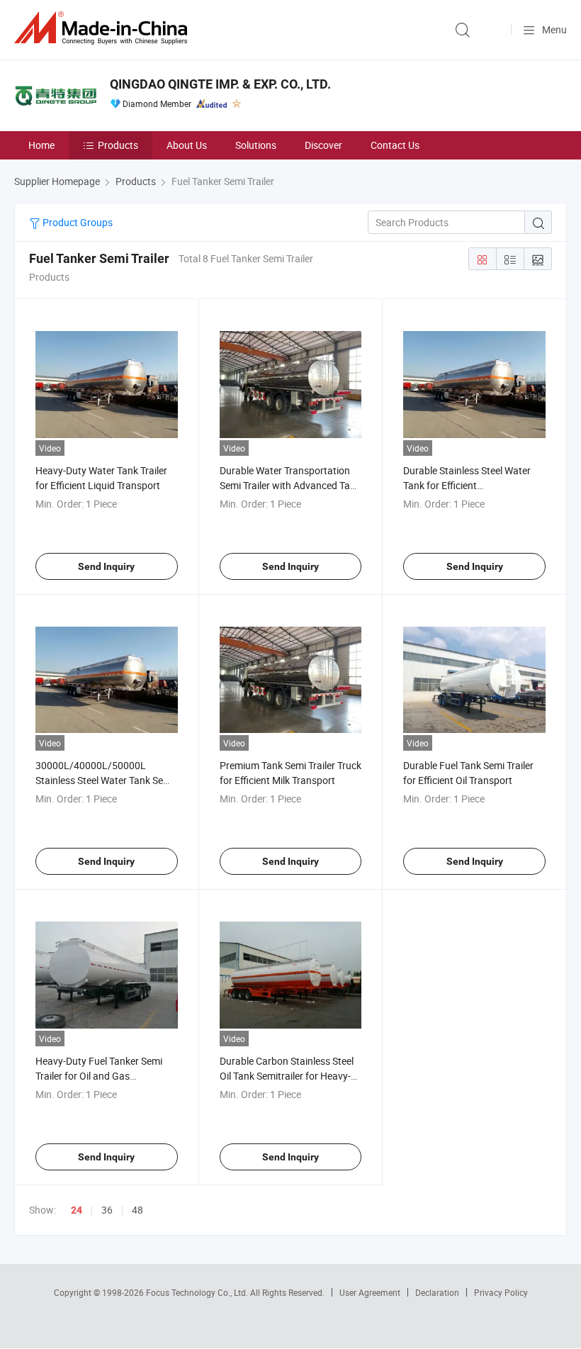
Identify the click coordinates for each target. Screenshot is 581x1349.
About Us (187, 145)
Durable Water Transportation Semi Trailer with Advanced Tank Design (290, 485)
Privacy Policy (501, 1292)
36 (107, 1209)
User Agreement (369, 1292)
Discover (323, 145)
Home (41, 145)
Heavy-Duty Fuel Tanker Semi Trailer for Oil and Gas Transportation (98, 1075)
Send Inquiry (106, 566)
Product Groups (76, 222)
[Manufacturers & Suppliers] (103, 28)
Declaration (437, 1292)
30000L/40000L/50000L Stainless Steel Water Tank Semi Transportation (104, 780)
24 (76, 1210)
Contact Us (395, 145)
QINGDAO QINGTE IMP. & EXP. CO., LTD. (220, 84)
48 (137, 1209)
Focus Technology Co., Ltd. (198, 1292)
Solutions (255, 145)
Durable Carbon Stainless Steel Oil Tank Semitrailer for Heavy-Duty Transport (287, 1075)
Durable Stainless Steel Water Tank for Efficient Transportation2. (467, 485)
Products (118, 145)
